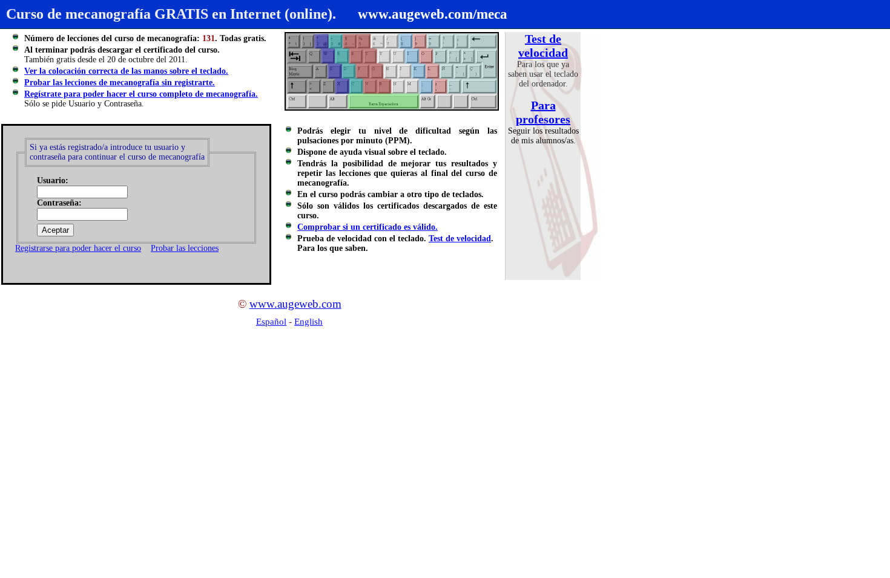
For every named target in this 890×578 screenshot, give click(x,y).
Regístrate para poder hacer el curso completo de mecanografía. (141, 94)
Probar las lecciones (185, 248)
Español (271, 321)
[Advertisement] (103, 382)
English (308, 321)
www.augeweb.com (295, 303)
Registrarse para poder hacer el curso (78, 248)
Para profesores (543, 112)
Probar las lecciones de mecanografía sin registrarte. (119, 82)
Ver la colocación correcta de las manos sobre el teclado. (126, 71)
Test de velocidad (543, 45)
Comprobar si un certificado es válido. (367, 227)
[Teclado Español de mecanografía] (392, 71)
